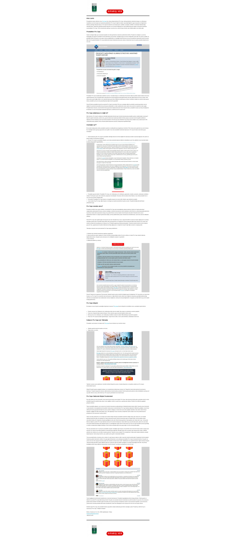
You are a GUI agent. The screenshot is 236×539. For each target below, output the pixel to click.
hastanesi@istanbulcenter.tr (93, 513)
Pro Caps (104, 21)
